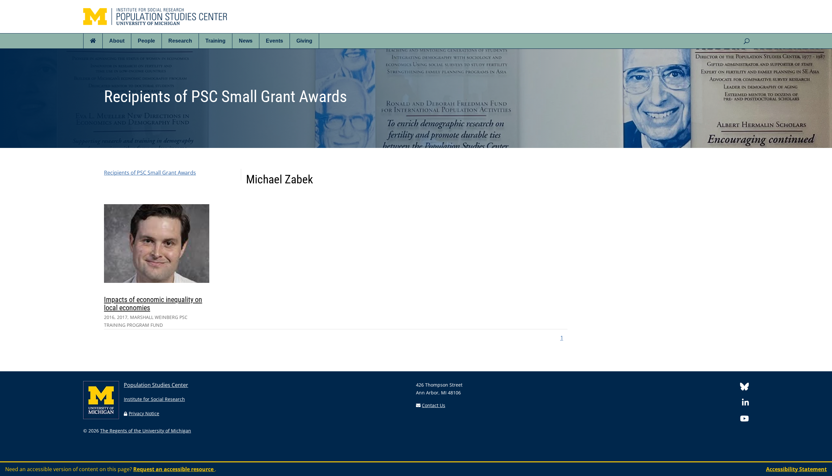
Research (180, 41)
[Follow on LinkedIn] (745, 404)
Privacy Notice (144, 413)
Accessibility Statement (796, 469)
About (116, 41)
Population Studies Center (156, 385)
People (146, 41)
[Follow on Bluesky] (744, 388)
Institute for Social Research (154, 399)
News (246, 41)
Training (215, 41)
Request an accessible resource (174, 469)
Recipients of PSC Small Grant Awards (150, 172)
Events (274, 41)
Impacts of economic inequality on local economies (153, 303)
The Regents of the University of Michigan (145, 431)
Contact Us (433, 405)
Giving (304, 41)
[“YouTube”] (744, 419)
